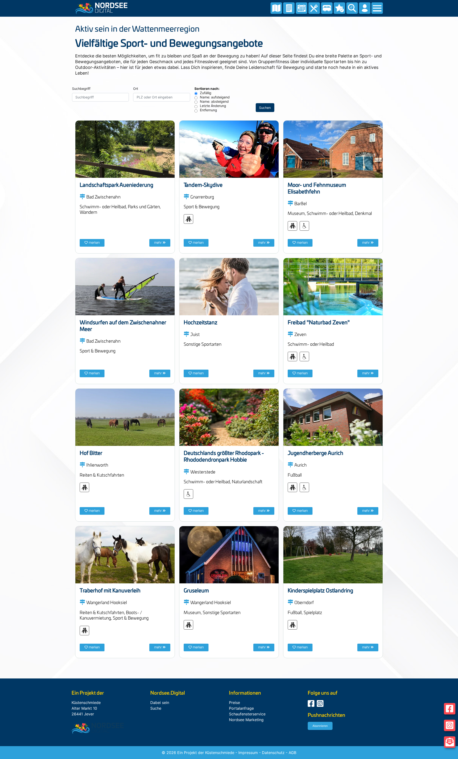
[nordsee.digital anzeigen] (101, 7)
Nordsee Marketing (246, 719)
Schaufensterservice (247, 714)
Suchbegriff (81, 89)
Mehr (158, 243)
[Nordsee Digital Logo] (98, 728)
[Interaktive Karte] (276, 7)
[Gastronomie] (314, 7)
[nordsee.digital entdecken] (289, 7)
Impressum (248, 752)
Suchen (265, 108)
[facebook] (312, 705)
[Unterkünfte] (327, 7)
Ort (135, 89)
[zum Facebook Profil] (449, 708)
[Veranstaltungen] (301, 7)
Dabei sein (159, 702)
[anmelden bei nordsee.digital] (364, 7)
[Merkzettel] (339, 7)
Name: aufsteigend (215, 97)
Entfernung (208, 110)
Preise (234, 702)
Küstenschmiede (219, 752)
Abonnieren (320, 726)
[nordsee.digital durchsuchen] (352, 7)
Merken (94, 243)
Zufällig (205, 93)
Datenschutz (273, 752)
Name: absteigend (214, 101)
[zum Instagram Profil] (449, 725)
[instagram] (321, 705)
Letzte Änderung (213, 106)
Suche (155, 708)
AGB (292, 752)
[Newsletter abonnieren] (449, 742)
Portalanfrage (241, 708)
